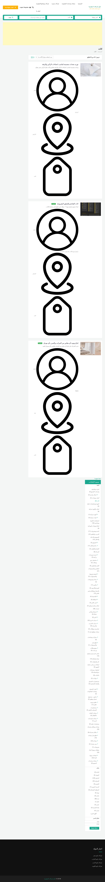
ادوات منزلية (92, 517)
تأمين (94, 617)
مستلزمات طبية (94, 724)
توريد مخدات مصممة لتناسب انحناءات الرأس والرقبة (60, 64)
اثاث (35, 176)
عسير (96, 804)
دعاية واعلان (92, 545)
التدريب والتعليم (94, 534)
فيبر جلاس (93, 602)
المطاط (94, 599)
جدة (35, 413)
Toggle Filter (97, 478)
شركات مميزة (55, 4)
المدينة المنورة (94, 787)
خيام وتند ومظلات (93, 629)
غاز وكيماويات (94, 662)
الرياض (34, 134)
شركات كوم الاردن (97, 862)
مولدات (94, 678)
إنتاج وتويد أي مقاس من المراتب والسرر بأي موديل (60, 343)
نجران (96, 810)
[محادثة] (33, 7)
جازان (96, 796)
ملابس (94, 585)
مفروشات (95, 747)
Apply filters (94, 828)
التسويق (94, 542)
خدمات (96, 609)
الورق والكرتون (94, 588)
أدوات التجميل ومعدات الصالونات (92, 691)
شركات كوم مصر (97, 855)
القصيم (96, 784)
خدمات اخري (92, 620)
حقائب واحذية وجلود (93, 606)
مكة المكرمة (95, 807)
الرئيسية (80, 4)
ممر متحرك (93, 744)
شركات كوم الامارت (97, 859)
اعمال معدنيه (92, 495)
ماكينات (96, 675)
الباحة (96, 772)
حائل (97, 801)
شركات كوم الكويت (97, 866)
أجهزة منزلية (92, 514)
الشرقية (96, 781)
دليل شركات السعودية (50, 879)
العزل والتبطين (94, 565)
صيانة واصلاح (94, 659)
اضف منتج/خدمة (9, 7)
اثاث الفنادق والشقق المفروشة (67, 204)
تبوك (97, 793)
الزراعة (96, 552)
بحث (10, 17)
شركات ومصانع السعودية (42, 4)
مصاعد (94, 741)
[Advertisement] (53, 33)
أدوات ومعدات (94, 498)
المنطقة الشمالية (93, 790)
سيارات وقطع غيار (93, 632)
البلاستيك (93, 596)
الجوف (96, 775)
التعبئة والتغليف (94, 549)
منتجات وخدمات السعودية (68, 4)
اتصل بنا (38, 11)
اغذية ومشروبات (93, 531)
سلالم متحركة (92, 732)
